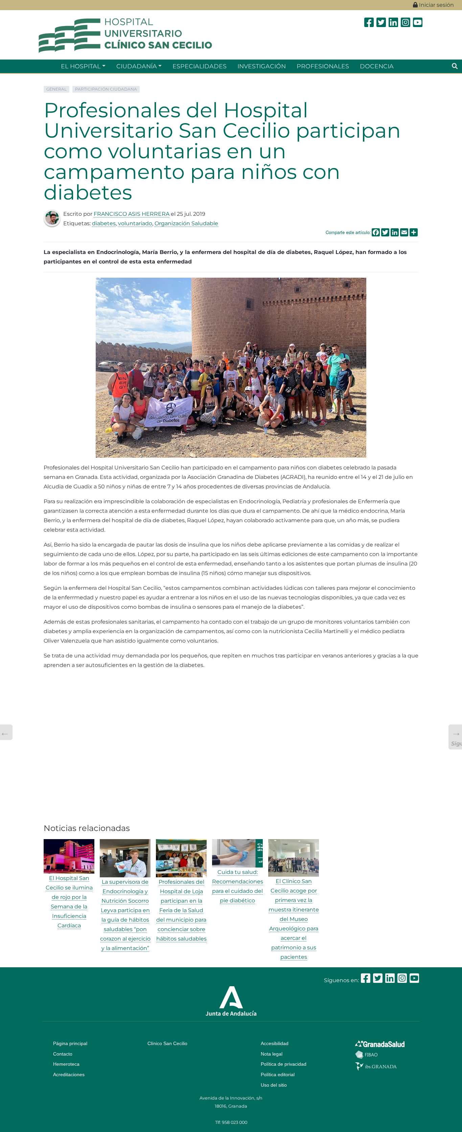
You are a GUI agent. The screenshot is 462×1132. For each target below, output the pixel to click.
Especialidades (199, 66)
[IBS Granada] (376, 1066)
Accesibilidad (274, 1043)
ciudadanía (136, 66)
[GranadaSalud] (380, 1043)
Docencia (377, 66)
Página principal (70, 1043)
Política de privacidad (283, 1064)
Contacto (62, 1054)
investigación (261, 66)
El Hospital (80, 66)
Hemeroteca (66, 1064)
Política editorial (278, 1074)
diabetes (104, 223)
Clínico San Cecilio (167, 1043)
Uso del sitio (274, 1085)
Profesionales (323, 66)
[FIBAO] (366, 1054)
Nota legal (271, 1054)
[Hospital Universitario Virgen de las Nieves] (125, 35)
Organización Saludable (186, 223)
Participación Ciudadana (106, 89)
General (56, 89)
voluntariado (135, 223)
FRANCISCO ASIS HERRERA (131, 214)
